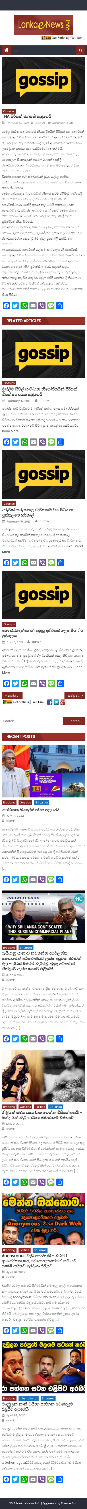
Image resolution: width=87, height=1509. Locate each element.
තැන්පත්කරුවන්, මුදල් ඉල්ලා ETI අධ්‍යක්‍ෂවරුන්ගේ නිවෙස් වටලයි (15, 695)
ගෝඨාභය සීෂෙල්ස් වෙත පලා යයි (30, 809)
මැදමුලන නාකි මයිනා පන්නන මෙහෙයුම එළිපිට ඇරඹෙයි (37, 1406)
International (28, 1398)
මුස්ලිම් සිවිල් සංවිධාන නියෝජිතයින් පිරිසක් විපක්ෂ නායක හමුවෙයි (39, 391)
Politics (40, 1107)
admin (40, 123)
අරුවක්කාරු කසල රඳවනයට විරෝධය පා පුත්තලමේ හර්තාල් (37, 512)
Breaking (9, 802)
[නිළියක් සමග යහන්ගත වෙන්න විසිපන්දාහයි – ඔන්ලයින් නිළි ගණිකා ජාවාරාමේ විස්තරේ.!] (43, 1076)
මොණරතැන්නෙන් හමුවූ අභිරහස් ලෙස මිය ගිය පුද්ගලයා (42, 633)
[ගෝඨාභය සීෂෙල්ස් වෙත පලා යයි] (43, 771)
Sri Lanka (42, 802)
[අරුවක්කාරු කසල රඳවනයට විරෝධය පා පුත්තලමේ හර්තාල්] (43, 474)
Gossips (8, 111)
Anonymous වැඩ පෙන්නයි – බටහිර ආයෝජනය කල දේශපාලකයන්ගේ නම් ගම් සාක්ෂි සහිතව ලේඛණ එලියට (39, 1261)
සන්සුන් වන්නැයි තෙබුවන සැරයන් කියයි (76, 695)
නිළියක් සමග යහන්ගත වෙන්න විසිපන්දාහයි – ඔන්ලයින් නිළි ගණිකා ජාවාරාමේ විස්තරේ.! (42, 1115)
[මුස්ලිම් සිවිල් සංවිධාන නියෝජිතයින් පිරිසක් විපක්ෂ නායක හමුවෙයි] (43, 354)
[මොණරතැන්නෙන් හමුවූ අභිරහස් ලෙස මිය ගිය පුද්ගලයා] (43, 595)
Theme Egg (69, 1503)
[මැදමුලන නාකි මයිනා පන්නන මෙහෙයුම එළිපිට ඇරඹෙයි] (43, 1367)
